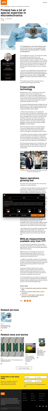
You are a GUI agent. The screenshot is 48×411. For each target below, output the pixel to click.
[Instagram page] (46, 406)
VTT (3, 20)
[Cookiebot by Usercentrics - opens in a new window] (40, 195)
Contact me (8, 74)
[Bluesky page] (39, 406)
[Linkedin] (27, 301)
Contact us (33, 398)
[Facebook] (25, 301)
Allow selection (24, 215)
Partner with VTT (42, 395)
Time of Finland (42, 400)
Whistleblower (33, 400)
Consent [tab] (10, 197)
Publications (25, 398)
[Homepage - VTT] (4, 2)
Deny (10, 215)
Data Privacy (25, 400)
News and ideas (42, 393)
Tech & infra (33, 395)
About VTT (25, 393)
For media (41, 398)
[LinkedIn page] (43, 406)
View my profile (8, 77)
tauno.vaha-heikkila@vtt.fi (8, 69)
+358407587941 (8, 68)
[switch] (18, 211)
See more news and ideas (24, 368)
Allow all (37, 215)
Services (24, 395)
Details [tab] (24, 197)
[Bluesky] (30, 301)
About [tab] (38, 197)
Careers (32, 393)
